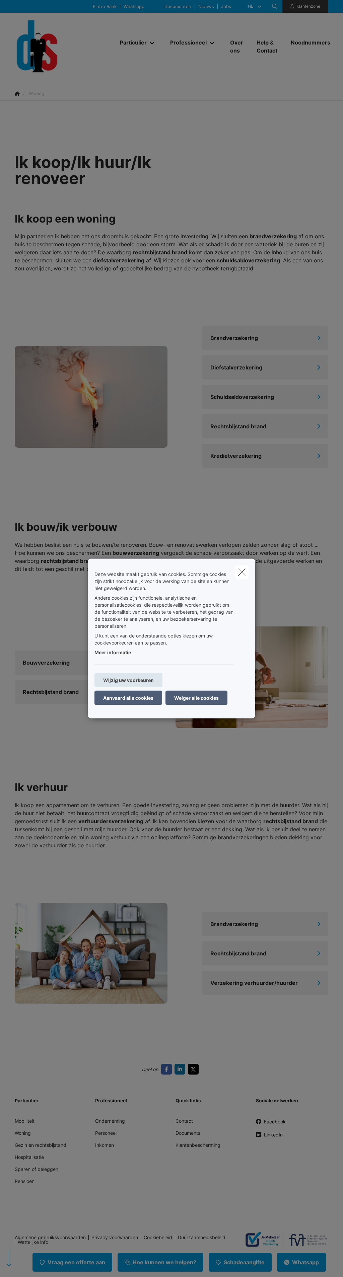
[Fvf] (305, 1239)
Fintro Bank (105, 6)
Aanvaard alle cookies (128, 698)
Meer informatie (112, 652)
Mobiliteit (25, 1121)
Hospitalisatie (29, 1157)
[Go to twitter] (194, 1069)
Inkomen (104, 1145)
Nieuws (206, 6)
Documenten (177, 6)
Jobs (226, 6)
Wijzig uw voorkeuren (128, 680)
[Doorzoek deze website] (274, 6)
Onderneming (110, 1121)
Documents (188, 1133)
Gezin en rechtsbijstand (40, 1145)
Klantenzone (308, 6)
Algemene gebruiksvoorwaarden (50, 1237)
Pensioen (25, 1181)
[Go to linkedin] (181, 1069)
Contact (184, 1121)
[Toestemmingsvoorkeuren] (26, 1264)
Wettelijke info (33, 1242)
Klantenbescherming (198, 1145)
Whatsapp (134, 6)
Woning (23, 1133)
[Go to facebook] (168, 1069)
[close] (242, 572)
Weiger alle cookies (196, 698)
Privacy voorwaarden (114, 1237)
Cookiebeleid (158, 1237)
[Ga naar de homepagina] (63, 46)
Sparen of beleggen (36, 1169)
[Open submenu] (152, 42)
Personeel (106, 1133)
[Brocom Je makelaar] (260, 1239)
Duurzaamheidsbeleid (201, 1237)
